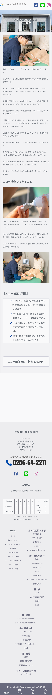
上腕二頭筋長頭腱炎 (37, 597)
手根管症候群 (26, 640)
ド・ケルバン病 (26, 632)
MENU (6, 693)
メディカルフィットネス (13, 544)
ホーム (13, 536)
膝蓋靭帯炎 (37, 584)
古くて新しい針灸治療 (13, 561)
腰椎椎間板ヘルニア (26, 665)
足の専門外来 (13, 552)
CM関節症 (26, 636)
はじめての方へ (13, 540)
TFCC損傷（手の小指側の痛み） (26, 644)
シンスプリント (26, 674)
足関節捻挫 (37, 534)
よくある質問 (13, 569)
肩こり (37, 605)
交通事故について (13, 557)
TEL (32, 693)
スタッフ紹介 (13, 565)
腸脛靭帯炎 (37, 576)
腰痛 (26, 657)
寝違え (37, 601)
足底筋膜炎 (37, 542)
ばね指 (26, 648)
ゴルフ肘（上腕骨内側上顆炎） (26, 619)
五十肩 (37, 593)
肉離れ (37, 559)
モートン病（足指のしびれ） (37, 550)
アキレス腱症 (37, 538)
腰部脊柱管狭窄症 (26, 661)
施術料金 (13, 548)
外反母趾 (37, 546)
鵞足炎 (37, 571)
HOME (19, 693)
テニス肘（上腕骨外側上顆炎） (26, 623)
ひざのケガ (37, 567)
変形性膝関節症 (37, 563)
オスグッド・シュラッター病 (37, 580)
